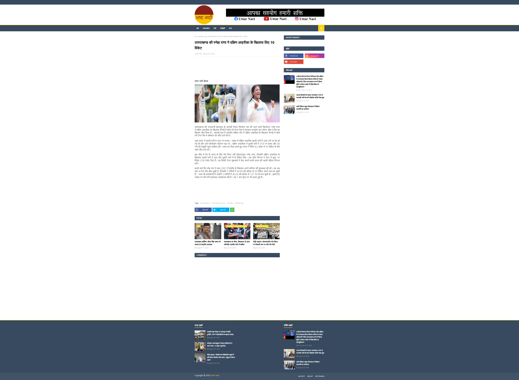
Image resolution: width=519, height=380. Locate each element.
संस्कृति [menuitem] (222, 28)
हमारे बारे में (301, 376)
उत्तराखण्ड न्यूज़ (202, 36)
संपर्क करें (310, 376)
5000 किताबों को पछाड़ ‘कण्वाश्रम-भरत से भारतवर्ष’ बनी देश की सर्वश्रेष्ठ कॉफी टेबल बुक (310, 96)
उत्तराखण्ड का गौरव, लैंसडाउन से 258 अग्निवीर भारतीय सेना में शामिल (237, 243)
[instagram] (314, 55)
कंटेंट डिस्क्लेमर (319, 376)
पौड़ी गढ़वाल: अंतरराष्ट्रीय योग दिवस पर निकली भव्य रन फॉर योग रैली (265, 243)
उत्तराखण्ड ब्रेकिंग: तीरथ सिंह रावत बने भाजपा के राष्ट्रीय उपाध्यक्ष (208, 243)
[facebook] (293, 55)
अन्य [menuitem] (230, 28)
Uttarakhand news (218, 203)
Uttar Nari (215, 375)
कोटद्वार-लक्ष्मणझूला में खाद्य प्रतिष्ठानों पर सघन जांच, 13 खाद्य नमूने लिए (219, 344)
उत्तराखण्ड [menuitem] (206, 28)
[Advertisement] (237, 69)
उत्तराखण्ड (230, 203)
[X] (314, 61)
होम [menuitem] (198, 28)
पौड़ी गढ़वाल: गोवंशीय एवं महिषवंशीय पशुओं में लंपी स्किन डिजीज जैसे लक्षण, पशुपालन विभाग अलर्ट (221, 357)
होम (196, 36)
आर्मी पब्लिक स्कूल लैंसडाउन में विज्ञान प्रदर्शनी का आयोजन (308, 107)
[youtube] (293, 61)
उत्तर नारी (199, 54)
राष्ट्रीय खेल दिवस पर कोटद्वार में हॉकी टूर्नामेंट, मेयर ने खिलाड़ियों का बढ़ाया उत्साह (220, 333)
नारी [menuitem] (215, 28)
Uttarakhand (205, 203)
